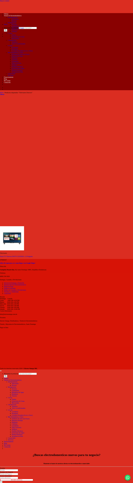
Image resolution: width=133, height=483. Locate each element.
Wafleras (14, 65)
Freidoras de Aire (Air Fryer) (20, 54)
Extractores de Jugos (18, 68)
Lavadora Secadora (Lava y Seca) (22, 51)
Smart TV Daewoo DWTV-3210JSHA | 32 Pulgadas (16, 256)
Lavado (10, 45)
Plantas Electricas (17, 70)
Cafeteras (14, 59)
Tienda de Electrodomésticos (13, 16)
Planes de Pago (8, 286)
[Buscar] (5, 30)
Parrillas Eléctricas (17, 66)
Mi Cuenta (7, 81)
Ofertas (6, 14)
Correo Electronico (6, 476)
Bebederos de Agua (18, 28)
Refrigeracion (12, 23)
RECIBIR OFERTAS (16, 480)
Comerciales (11, 73)
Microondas (15, 38)
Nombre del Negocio (6, 472)
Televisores (15, 19)
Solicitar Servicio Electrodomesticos (15, 285)
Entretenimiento (13, 17)
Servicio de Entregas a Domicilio (14, 283)
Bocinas (14, 21)
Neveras (14, 24)
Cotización (7, 82)
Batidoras (15, 58)
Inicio (2, 92)
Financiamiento (8, 77)
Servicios (10, 75)
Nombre (2, 468)
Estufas (14, 35)
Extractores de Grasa (18, 37)
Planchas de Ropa (17, 56)
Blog (5, 79)
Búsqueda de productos (11, 28)
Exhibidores (15, 26)
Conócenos (7, 293)
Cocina (10, 33)
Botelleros (15, 30)
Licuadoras (15, 61)
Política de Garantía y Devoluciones (15, 290)
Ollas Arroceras (16, 63)
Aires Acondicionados (18, 44)
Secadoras (15, 49)
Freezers (14, 31)
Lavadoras (15, 47)
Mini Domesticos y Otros (15, 52)
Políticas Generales (10, 288)
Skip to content (4, 1)
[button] (5, 24)
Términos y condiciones (11, 292)
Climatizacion (12, 40)
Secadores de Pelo (17, 72)
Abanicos (15, 42)
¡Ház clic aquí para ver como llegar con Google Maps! (17, 263)
